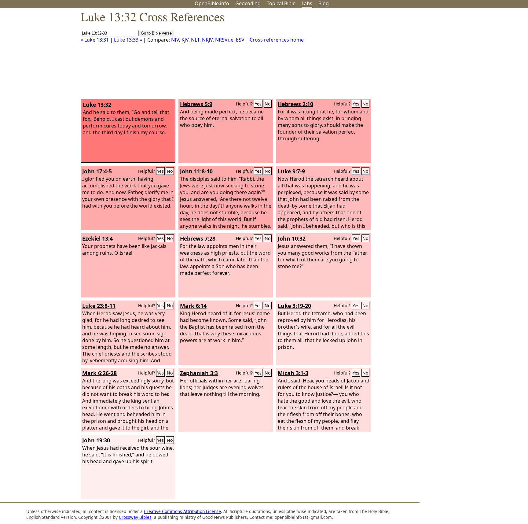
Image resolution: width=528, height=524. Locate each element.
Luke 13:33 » (128, 39)
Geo (248, 3)
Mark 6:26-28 (99, 373)
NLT (195, 39)
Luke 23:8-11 (99, 305)
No (268, 104)
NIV (175, 39)
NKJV (207, 39)
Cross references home (277, 39)
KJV (185, 39)
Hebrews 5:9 (196, 104)
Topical (281, 3)
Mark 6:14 (193, 305)
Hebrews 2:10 (295, 104)
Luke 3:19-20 (294, 305)
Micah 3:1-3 (293, 373)
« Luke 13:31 (95, 39)
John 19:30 (96, 440)
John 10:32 (292, 238)
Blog (323, 3)
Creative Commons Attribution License (182, 511)
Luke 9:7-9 (291, 171)
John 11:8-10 (196, 171)
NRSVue (224, 39)
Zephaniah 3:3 (199, 373)
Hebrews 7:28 (197, 238)
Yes (258, 104)
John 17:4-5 (97, 171)
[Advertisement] (466, 56)
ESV (240, 39)
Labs (307, 3)
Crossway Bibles (135, 517)
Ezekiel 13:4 (97, 238)
